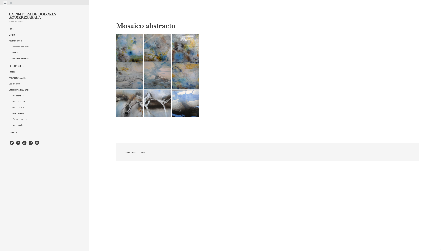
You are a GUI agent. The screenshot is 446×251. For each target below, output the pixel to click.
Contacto (13, 132)
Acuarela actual (15, 41)
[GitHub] (31, 143)
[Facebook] (18, 143)
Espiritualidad (14, 84)
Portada (12, 29)
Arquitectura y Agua (17, 78)
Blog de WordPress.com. (134, 152)
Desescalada (18, 107)
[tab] (5, 3)
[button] (130, 48)
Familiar (12, 72)
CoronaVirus (18, 95)
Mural (15, 52)
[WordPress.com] (37, 143)
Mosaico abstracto (21, 46)
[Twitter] (12, 143)
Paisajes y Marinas (17, 66)
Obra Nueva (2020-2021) (19, 90)
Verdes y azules (20, 119)
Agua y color (18, 125)
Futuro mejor (18, 113)
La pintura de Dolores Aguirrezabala (32, 16)
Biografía (12, 35)
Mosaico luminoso (20, 58)
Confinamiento (19, 101)
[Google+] (24, 143)
